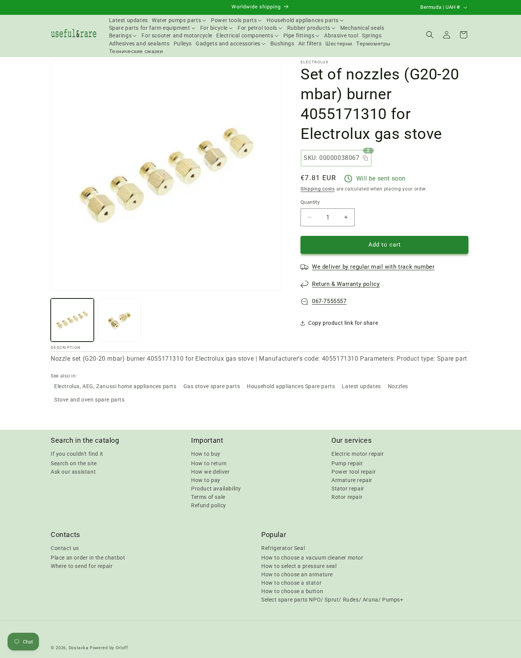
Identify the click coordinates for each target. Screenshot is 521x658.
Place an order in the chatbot (88, 558)
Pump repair (347, 463)
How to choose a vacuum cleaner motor (312, 558)
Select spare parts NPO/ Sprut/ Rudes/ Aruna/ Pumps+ (332, 600)
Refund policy (208, 505)
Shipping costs (318, 189)
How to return (209, 463)
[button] (179, 20)
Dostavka (78, 647)
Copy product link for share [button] (343, 323)
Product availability (216, 488)
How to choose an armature (297, 574)
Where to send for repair (82, 566)
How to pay (205, 480)
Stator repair (347, 488)
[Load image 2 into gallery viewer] (119, 320)
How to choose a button (292, 591)
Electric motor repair (357, 454)
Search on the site (74, 463)
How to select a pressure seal (298, 566)
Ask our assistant (73, 472)
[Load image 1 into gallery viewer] (72, 320)
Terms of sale (208, 497)
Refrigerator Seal (283, 548)
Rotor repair (346, 497)
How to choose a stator (291, 583)
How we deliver (210, 472)
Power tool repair (353, 472)
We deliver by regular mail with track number (373, 266)
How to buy (205, 454)
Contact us (65, 548)
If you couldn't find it (77, 454)
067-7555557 (329, 301)
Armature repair (351, 480)
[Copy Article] (365, 158)
